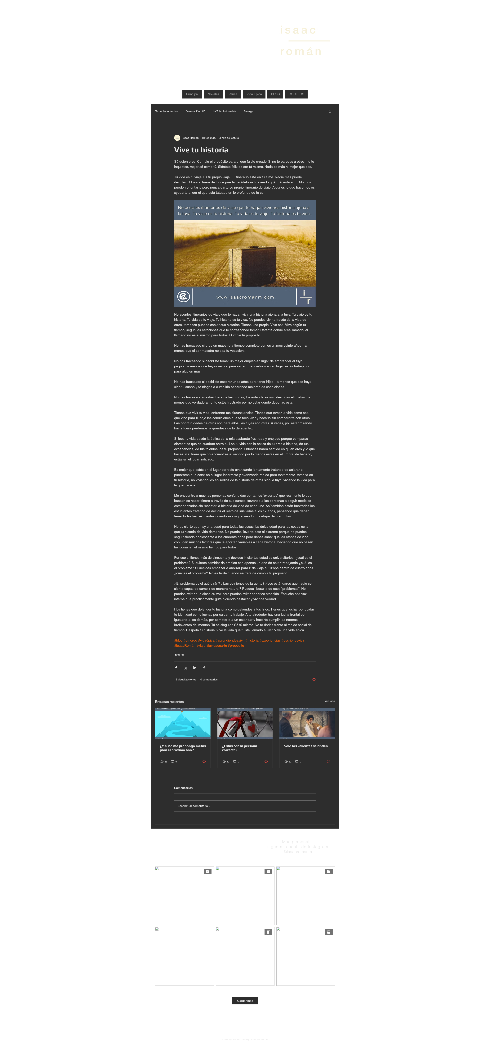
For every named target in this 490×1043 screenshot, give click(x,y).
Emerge (248, 111)
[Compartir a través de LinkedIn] (195, 668)
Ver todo (330, 700)
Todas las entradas (166, 111)
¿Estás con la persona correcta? (239, 748)
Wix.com (264, 1039)
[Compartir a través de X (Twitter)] (185, 668)
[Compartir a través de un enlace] (204, 668)
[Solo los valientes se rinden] (307, 723)
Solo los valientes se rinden (306, 746)
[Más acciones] (313, 137)
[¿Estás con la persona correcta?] (245, 723)
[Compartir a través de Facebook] (176, 668)
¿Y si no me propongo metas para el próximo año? (183, 748)
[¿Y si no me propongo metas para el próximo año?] (183, 723)
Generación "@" (195, 111)
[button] (330, 111)
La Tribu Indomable (224, 111)
